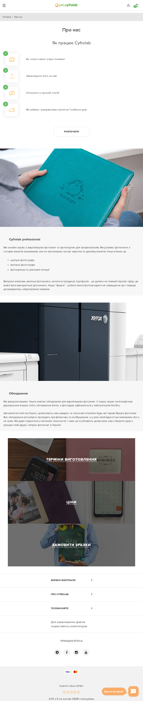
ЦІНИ (71, 502)
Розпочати (71, 131)
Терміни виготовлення (71, 459)
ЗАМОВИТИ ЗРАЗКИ (71, 545)
